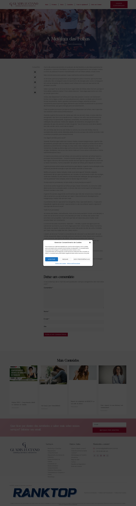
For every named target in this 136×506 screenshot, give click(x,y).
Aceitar (51, 259)
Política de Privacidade (73, 263)
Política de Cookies (60, 263)
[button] (90, 242)
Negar (65, 259)
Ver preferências (82, 259)
